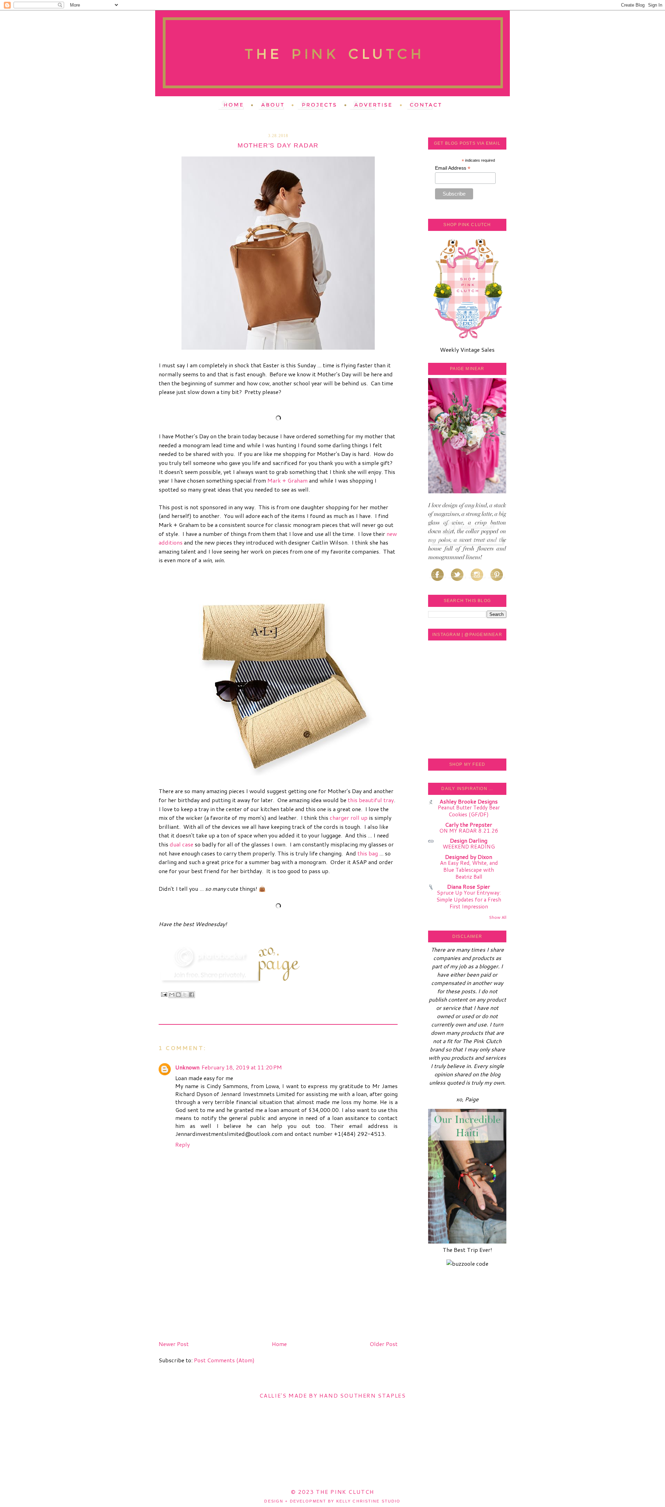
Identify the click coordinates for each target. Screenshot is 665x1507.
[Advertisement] (211, 1289)
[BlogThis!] (178, 994)
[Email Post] (164, 994)
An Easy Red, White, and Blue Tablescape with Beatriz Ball (469, 869)
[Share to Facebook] (191, 994)
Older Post (384, 1344)
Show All (497, 917)
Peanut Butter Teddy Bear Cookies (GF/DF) (469, 811)
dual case (181, 844)
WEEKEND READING (469, 846)
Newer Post (174, 1344)
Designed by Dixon (468, 857)
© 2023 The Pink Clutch (332, 1492)
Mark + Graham (287, 480)
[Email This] (171, 994)
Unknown (187, 1067)
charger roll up (348, 818)
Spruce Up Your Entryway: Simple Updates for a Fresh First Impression (468, 899)
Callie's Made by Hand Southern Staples (332, 1395)
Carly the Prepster (468, 824)
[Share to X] (184, 994)
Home (279, 1344)
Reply (182, 1144)
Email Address (452, 168)
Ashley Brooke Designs (469, 801)
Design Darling (468, 840)
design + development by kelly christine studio (332, 1501)
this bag (367, 853)
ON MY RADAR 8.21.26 (468, 830)
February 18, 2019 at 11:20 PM (242, 1067)
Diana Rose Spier (468, 886)
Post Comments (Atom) (224, 1360)
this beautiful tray (371, 800)
